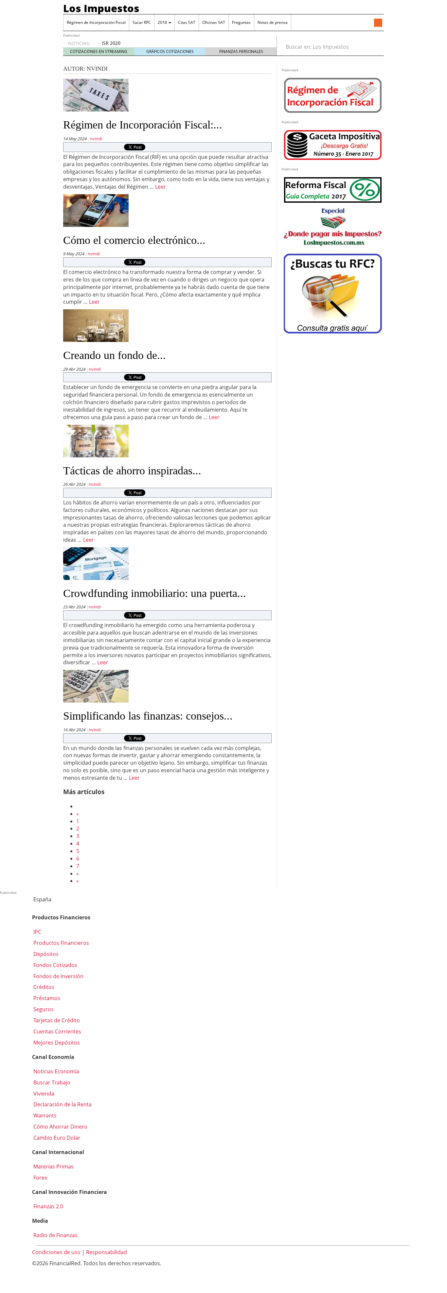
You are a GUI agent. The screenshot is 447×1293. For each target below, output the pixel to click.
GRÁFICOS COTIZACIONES (170, 51)
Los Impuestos (101, 8)
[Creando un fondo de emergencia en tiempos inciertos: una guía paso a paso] (96, 325)
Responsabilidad (106, 1252)
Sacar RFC (142, 22)
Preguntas (241, 22)
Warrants (44, 1115)
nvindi (96, 139)
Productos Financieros (60, 942)
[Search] (375, 46)
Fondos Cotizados (54, 965)
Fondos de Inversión (57, 976)
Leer (160, 186)
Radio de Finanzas (55, 1235)
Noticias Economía (55, 1071)
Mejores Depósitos (56, 1042)
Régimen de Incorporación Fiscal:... (142, 125)
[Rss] (378, 23)
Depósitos (45, 954)
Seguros (43, 1009)
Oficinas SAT (213, 22)
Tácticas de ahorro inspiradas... (132, 471)
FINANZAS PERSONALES (241, 51)
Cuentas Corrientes (56, 1031)
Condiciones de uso (56, 1252)
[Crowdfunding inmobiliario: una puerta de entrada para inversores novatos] (96, 563)
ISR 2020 (111, 43)
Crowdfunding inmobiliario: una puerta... (154, 593)
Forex (39, 1177)
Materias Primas (53, 1166)
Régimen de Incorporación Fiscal (96, 22)
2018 (163, 22)
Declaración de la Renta (62, 1104)
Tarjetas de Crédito (56, 1020)
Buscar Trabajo (51, 1082)
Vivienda (43, 1093)
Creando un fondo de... (114, 355)
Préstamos (46, 998)
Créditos (43, 987)
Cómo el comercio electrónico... (134, 240)
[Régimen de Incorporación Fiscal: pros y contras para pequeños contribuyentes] (96, 94)
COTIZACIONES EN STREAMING (98, 51)
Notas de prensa (273, 22)
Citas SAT (186, 22)
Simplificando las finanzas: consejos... (148, 716)
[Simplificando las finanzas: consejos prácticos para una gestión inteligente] (96, 685)
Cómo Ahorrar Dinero (59, 1126)
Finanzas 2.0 (47, 1206)
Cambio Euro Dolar (56, 1137)
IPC (36, 931)
